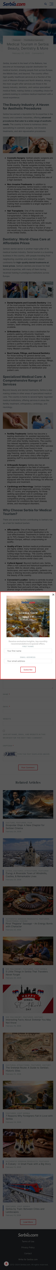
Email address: (28, 657)
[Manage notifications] (6, 1263)
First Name (28, 646)
